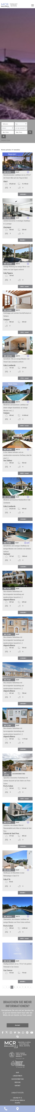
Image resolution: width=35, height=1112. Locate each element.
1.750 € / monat (24, 378)
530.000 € (22, 892)
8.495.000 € (23, 194)
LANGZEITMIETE (17, 1076)
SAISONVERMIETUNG (17, 1079)
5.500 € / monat (24, 425)
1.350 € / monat (24, 332)
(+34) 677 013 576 (18, 1093)
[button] (21, 124)
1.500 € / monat (24, 799)
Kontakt (17, 1025)
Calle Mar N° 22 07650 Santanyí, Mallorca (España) (17, 1100)
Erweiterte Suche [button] (5, 140)
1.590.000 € (23, 519)
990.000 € (22, 240)
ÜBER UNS (18, 1082)
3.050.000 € (23, 703)
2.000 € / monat (24, 286)
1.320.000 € (23, 567)
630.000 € (22, 981)
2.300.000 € (23, 846)
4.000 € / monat (24, 473)
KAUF (17, 1072)
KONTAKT (17, 1085)
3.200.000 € (23, 749)
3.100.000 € (23, 658)
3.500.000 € (23, 612)
